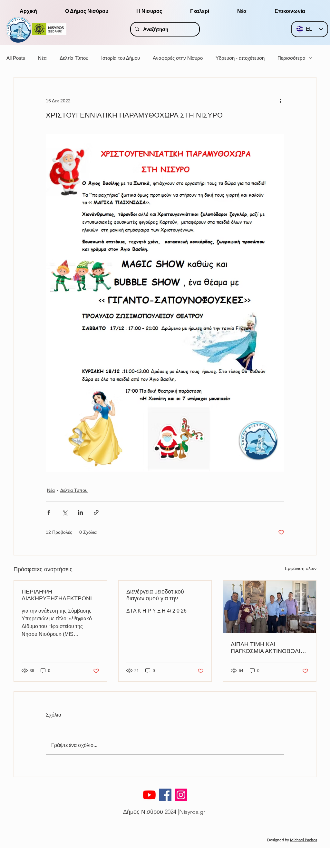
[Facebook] (165, 795)
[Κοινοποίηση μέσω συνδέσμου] (96, 512)
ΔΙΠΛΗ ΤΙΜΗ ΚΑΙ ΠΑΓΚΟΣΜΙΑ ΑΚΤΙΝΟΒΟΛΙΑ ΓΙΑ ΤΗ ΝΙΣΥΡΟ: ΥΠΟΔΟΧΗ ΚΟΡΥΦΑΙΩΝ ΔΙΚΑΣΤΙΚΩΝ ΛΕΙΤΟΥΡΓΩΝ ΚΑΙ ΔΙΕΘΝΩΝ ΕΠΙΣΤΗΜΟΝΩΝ (268, 648)
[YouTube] (149, 795)
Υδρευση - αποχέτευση (240, 58)
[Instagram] (181, 795)
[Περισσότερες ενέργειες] (280, 101)
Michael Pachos (303, 839)
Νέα (42, 58)
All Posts (15, 58)
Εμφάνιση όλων (300, 568)
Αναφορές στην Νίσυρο (178, 58)
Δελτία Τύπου (74, 58)
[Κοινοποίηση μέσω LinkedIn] (80, 512)
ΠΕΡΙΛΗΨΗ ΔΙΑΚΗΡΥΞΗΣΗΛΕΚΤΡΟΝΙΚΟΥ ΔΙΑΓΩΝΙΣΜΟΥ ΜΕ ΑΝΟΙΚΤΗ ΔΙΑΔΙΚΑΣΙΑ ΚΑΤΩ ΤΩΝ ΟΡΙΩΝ (59, 595)
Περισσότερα (291, 58)
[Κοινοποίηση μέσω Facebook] (49, 512)
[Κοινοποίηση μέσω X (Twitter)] (65, 512)
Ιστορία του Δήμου (120, 58)
